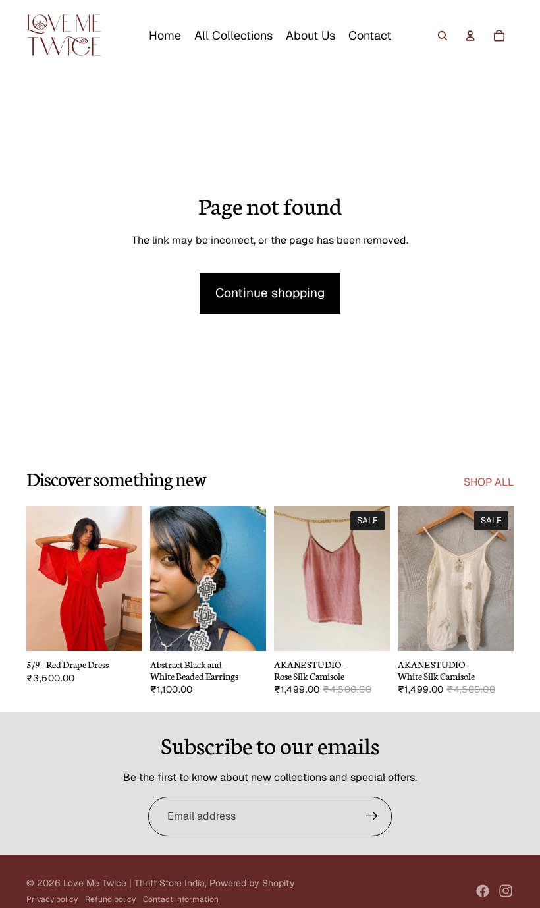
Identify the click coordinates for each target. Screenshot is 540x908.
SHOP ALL (489, 482)
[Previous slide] (36, 578)
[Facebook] (483, 891)
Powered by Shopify (252, 883)
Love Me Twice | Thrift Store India (134, 883)
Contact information (181, 899)
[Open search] (442, 35)
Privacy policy (52, 899)
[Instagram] (506, 891)
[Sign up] (372, 816)
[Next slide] (132, 578)
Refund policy (110, 899)
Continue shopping (270, 293)
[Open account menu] (470, 35)
